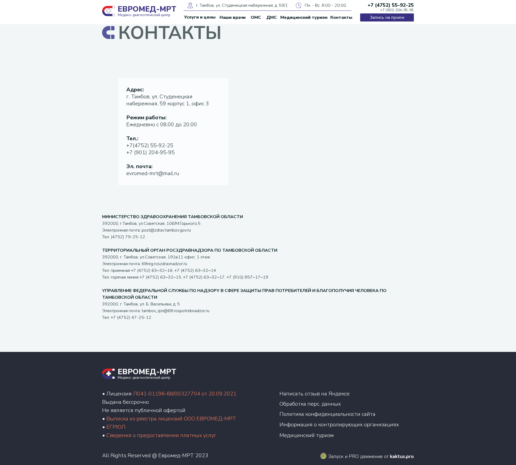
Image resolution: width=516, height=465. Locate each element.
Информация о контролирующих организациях (339, 424)
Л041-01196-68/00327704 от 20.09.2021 (184, 393)
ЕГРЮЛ (116, 427)
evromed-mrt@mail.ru (152, 173)
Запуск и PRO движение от (371, 456)
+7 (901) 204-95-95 (397, 10)
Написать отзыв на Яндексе (315, 393)
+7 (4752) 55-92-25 (391, 5)
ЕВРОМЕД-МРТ (147, 9)
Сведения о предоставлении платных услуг (161, 435)
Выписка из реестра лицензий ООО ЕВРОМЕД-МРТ (171, 418)
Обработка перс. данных (310, 404)
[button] (387, 17)
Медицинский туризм (307, 435)
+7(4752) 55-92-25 (149, 145)
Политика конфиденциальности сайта (327, 414)
